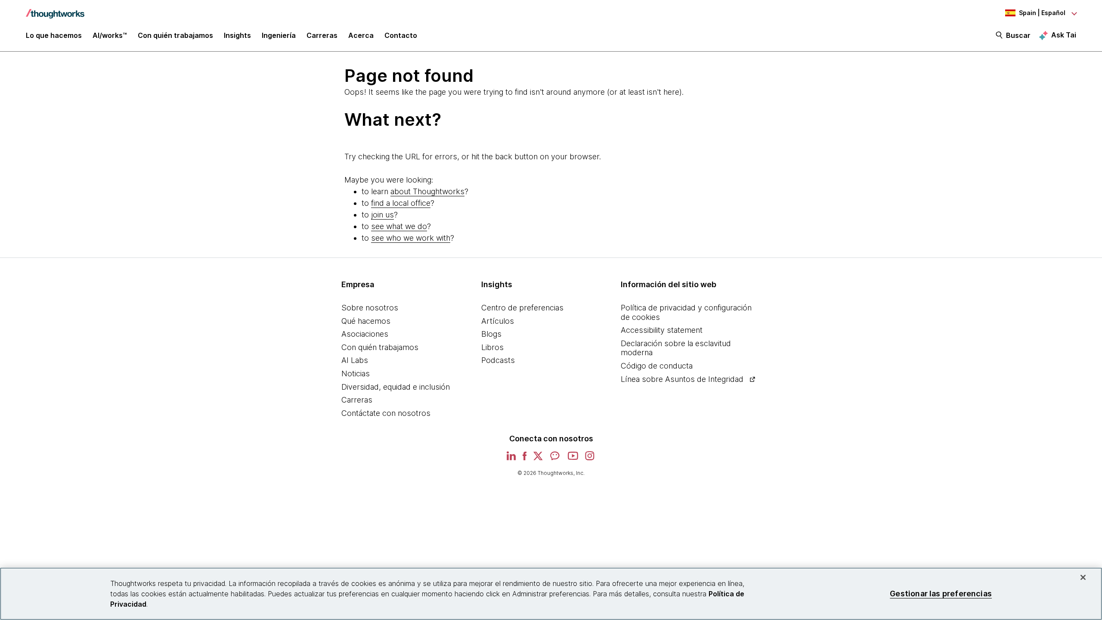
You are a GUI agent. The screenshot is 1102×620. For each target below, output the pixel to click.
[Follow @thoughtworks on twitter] (538, 459)
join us (382, 214)
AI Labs (354, 360)
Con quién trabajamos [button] (175, 35)
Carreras (356, 399)
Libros (492, 347)
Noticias (355, 373)
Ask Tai (1063, 35)
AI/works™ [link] (110, 35)
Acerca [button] (361, 35)
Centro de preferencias (522, 307)
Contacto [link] (400, 35)
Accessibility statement (662, 330)
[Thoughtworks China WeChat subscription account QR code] (555, 459)
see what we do (399, 226)
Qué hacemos (365, 321)
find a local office (400, 203)
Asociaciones (364, 333)
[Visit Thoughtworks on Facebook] (525, 459)
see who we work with (410, 237)
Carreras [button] (321, 35)
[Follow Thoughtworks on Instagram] (590, 459)
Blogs (491, 333)
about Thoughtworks (427, 191)
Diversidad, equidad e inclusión (395, 386)
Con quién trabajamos (379, 347)
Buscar (1018, 35)
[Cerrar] (1083, 577)
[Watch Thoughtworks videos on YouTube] (573, 459)
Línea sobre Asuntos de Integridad (682, 379)
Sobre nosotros (369, 307)
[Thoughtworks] (55, 9)
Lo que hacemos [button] (54, 35)
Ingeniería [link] (279, 35)
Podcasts (498, 360)
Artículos (497, 321)
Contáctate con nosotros (385, 413)
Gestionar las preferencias (941, 593)
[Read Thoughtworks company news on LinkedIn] (511, 458)
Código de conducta (657, 365)
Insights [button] (237, 35)
